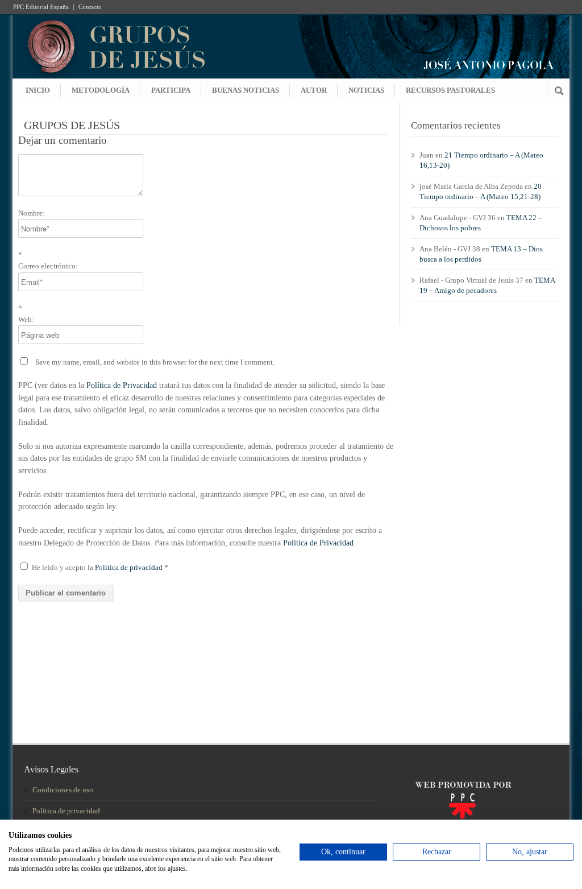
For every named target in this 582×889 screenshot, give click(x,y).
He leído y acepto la (100, 567)
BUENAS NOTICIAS (245, 90)
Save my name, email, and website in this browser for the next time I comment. (155, 362)
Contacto (90, 7)
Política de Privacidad (121, 385)
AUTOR (314, 90)
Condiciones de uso (62, 789)
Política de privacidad (129, 567)
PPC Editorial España (41, 7)
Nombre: (31, 213)
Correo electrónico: (48, 266)
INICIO (38, 90)
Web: (26, 319)
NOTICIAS (366, 90)
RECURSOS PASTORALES (450, 90)
